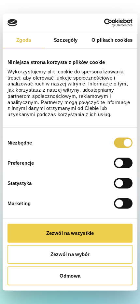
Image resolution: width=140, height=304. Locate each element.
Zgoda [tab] (23, 39)
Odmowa (70, 275)
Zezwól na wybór (70, 254)
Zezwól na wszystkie (70, 233)
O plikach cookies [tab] (112, 39)
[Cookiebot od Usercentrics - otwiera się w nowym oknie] (104, 23)
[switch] (123, 163)
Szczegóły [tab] (65, 39)
